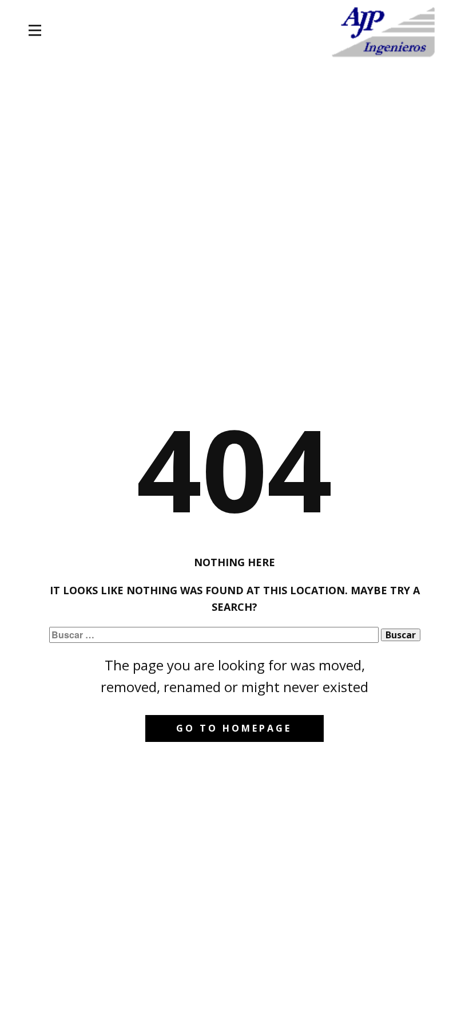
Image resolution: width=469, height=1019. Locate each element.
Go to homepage (234, 728)
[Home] (384, 32)
